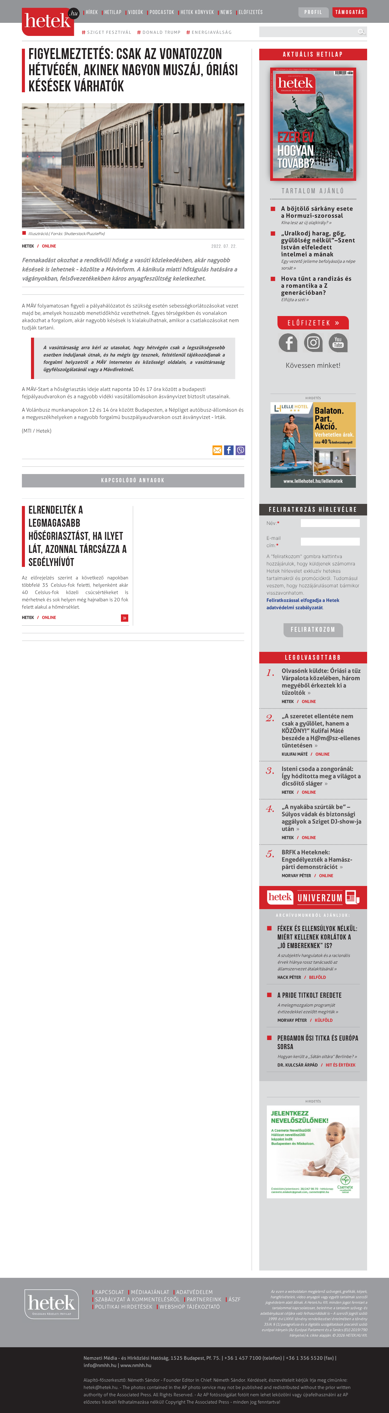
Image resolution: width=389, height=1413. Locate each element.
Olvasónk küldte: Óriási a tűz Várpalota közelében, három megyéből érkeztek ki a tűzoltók (321, 681)
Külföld (324, 1020)
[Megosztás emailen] (217, 450)
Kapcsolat (109, 1292)
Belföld (317, 977)
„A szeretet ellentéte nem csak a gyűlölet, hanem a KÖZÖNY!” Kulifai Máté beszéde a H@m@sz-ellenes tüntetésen (321, 730)
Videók (135, 13)
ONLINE (49, 245)
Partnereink (204, 1299)
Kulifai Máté (295, 754)
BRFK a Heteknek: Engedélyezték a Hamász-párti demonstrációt (317, 859)
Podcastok (162, 13)
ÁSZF (235, 1299)
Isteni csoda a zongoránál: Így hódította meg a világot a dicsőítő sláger (321, 776)
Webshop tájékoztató (190, 1307)
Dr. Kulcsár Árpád (297, 1064)
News (226, 13)
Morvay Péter (296, 875)
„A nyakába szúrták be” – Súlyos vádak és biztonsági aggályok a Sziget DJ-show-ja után (321, 817)
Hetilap (113, 13)
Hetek (28, 245)
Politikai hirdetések (124, 1307)
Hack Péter (289, 977)
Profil (314, 13)
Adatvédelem (194, 1292)
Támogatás (350, 13)
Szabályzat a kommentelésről (137, 1299)
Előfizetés (251, 13)
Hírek (92, 13)
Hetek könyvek (197, 13)
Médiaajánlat (150, 1292)
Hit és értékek (341, 1064)
